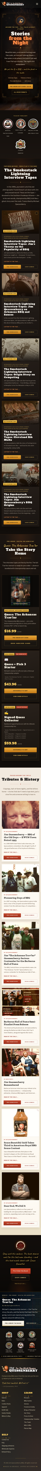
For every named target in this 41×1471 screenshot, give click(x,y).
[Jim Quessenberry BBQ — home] (13, 4)
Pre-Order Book (12, 267)
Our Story (27, 1413)
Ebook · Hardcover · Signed (20, 643)
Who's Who (27, 1425)
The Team (27, 1422)
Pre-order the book (15, 81)
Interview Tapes (12, 78)
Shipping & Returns (8, 1446)
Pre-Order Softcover (20, 638)
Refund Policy (6, 1452)
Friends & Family (29, 1407)
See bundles (32, 1323)
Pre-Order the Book (20, 1271)
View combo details (20, 696)
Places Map (27, 1428)
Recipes (26, 1398)
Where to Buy (6, 1416)
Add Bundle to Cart (20, 691)
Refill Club (5, 1410)
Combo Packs (6, 1404)
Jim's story (28, 81)
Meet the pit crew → (20, 1284)
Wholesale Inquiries (8, 1449)
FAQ (3, 1443)
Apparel (4, 1407)
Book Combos (29, 857)
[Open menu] (37, 4)
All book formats (20, 92)
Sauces (4, 1398)
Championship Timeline (31, 1419)
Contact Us (5, 1440)
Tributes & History (26, 78)
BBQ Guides (28, 1401)
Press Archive (28, 1416)
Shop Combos (29, 267)
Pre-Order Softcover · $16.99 (20, 86)
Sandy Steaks (6, 1413)
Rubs (3, 1401)
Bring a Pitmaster (29, 1410)
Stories (26, 1404)
